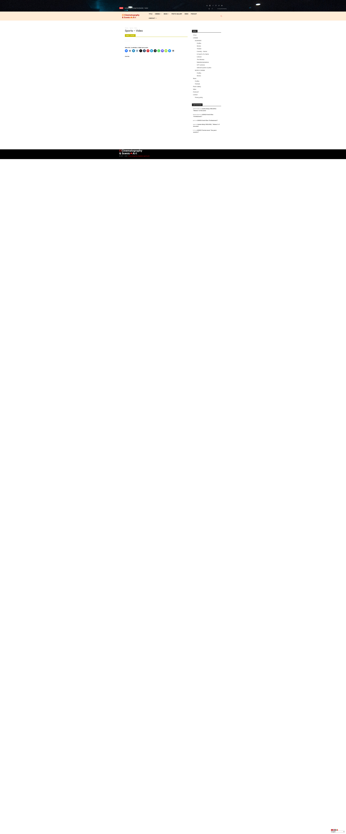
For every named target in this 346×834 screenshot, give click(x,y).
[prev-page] (126, 40)
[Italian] (337, 830)
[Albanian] (332, 830)
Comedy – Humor (202, 51)
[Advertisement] (156, 76)
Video (194, 89)
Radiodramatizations (203, 62)
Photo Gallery (197, 86)
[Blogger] (207, 5)
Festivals (197, 84)
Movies (199, 46)
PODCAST (196, 92)
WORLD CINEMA (200, 70)
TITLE (194, 35)
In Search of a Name (203, 54)
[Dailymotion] (210, 5)
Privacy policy (199, 97)
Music (194, 78)
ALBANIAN (198, 40)
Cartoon (199, 57)
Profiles (199, 43)
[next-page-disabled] (129, 40)
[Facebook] (213, 5)
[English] (334, 830)
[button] (221, 16)
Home (126, 28)
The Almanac (200, 59)
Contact (195, 95)
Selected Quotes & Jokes (204, 67)
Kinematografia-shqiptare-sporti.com (139, 156)
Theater (199, 49)
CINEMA (195, 38)
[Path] (216, 5)
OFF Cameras (201, 65)
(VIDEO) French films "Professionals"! (207, 120)
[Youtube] (222, 5)
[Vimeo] (219, 5)
